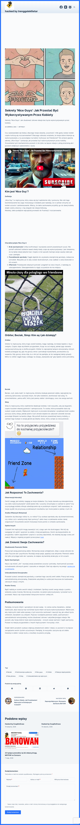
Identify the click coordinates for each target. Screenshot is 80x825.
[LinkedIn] (40, 688)
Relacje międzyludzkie (63, 672)
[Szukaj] (74, 7)
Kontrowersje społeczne (23, 672)
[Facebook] (61, 7)
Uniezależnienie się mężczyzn (37, 676)
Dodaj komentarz (12, 786)
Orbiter (49, 672)
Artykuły (22, 127)
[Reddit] (54, 688)
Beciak (9, 672)
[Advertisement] (40, 28)
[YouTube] (65, 7)
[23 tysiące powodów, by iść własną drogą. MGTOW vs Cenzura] (22, 740)
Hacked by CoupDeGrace (14, 724)
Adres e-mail (35, 779)
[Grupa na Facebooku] (70, 7)
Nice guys (39, 672)
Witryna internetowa (61, 779)
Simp (21, 676)
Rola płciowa (11, 676)
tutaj (42, 537)
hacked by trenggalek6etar (21, 11)
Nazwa (9, 779)
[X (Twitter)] (26, 688)
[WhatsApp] (68, 688)
